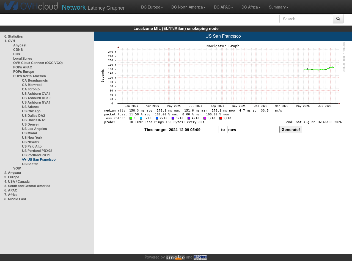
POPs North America (29, 75)
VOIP (17, 168)
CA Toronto (31, 89)
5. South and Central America (27, 185)
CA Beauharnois (35, 80)
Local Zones (22, 58)
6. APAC (10, 190)
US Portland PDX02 (37, 150)
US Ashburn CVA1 (36, 93)
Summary (277, 7)
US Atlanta (30, 106)
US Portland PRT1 (36, 154)
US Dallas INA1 (34, 119)
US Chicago (31, 111)
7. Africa (11, 194)
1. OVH (9, 40)
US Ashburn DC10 (36, 97)
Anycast (19, 45)
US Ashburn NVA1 (36, 102)
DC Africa (249, 7)
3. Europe (11, 176)
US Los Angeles (34, 128)
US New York (32, 137)
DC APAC (222, 7)
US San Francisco (42, 159)
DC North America (187, 7)
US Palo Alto (32, 146)
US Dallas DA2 (33, 115)
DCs (16, 53)
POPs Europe (23, 71)
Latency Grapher (93, 7)
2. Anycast (12, 172)
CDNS (18, 49)
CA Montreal (32, 84)
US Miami (29, 132)
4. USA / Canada (17, 181)
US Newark (31, 141)
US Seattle (30, 163)
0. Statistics (13, 36)
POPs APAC (22, 67)
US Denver (30, 124)
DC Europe (150, 7)
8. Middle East (15, 198)
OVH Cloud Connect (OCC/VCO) (38, 62)
